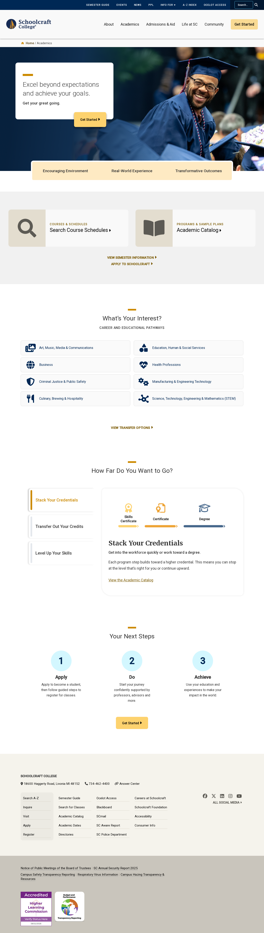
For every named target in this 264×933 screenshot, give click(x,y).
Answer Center (129, 784)
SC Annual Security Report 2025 (116, 868)
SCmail (101, 816)
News (138, 5)
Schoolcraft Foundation (151, 807)
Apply (27, 825)
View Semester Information (130, 258)
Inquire (27, 807)
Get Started (88, 120)
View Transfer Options (130, 428)
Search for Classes (72, 807)
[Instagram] (230, 796)
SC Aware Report (108, 825)
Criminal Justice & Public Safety (62, 382)
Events (122, 5)
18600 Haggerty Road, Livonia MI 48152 (52, 784)
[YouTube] (239, 796)
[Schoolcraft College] (28, 21)
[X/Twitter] (214, 796)
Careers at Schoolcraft (150, 798)
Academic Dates (70, 825)
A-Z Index (190, 5)
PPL (151, 5)
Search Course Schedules (79, 230)
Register (28, 834)
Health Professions (166, 365)
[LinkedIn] (222, 796)
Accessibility (143, 816)
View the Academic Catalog (130, 580)
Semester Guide (97, 5)
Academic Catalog (197, 230)
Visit (26, 816)
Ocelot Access (215, 5)
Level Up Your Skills (53, 553)
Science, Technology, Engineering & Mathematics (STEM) (194, 399)
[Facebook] (205, 796)
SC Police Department (112, 834)
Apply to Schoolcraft (130, 264)
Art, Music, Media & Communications (66, 348)
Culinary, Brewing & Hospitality (61, 399)
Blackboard (104, 807)
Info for (167, 5)
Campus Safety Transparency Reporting (48, 874)
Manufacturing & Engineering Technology (181, 382)
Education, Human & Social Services (178, 348)
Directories (66, 834)
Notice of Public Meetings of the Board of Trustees (56, 868)
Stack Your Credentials (56, 500)
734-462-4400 (99, 784)
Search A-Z (31, 798)
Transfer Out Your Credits (59, 526)
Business (46, 365)
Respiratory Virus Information (98, 874)
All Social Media (226, 802)
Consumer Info (145, 825)
